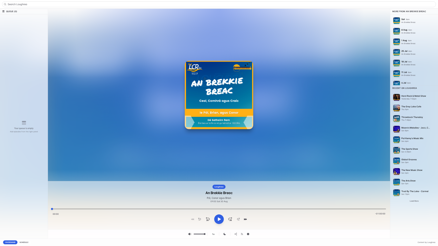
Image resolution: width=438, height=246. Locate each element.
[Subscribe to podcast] (242, 234)
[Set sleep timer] (224, 234)
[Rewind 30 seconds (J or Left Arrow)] (207, 219)
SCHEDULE (24, 242)
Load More (414, 201)
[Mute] (189, 234)
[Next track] (245, 219)
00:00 (56, 214)
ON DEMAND (10, 242)
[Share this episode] (236, 234)
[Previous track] (193, 219)
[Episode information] (248, 234)
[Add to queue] (433, 21)
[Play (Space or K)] (219, 219)
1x (213, 234)
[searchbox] (219, 4)
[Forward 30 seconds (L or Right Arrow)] (230, 219)
